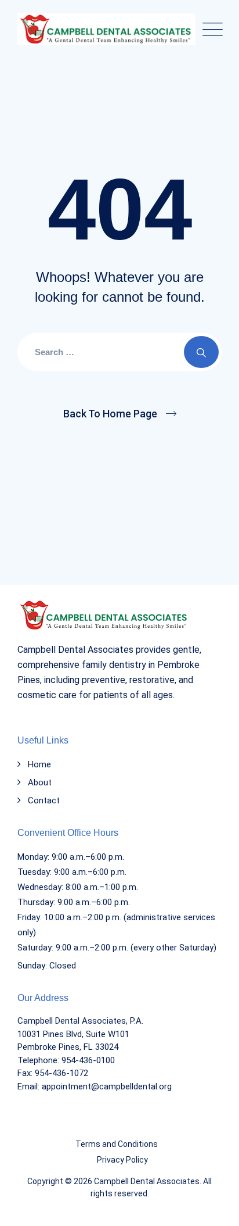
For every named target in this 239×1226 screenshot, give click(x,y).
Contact (44, 800)
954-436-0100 (88, 1060)
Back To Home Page (110, 414)
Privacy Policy (122, 1159)
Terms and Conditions (116, 1144)
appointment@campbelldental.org (107, 1086)
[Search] (201, 352)
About (40, 782)
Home (39, 764)
